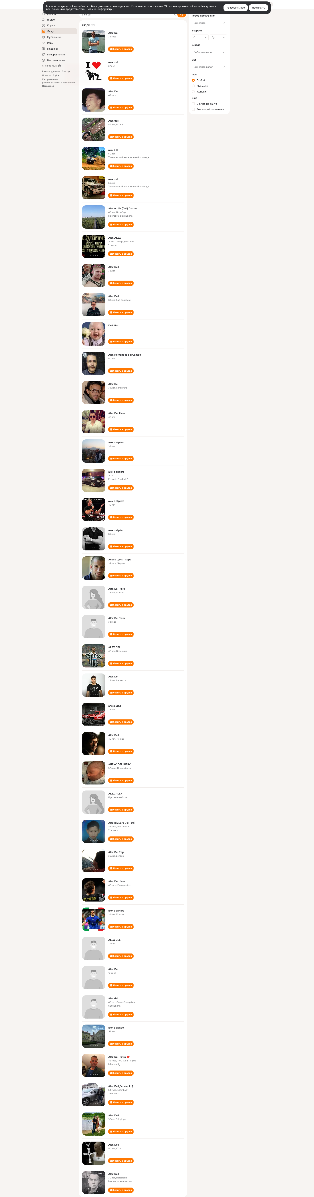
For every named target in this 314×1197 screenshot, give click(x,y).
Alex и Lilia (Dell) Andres (122, 208)
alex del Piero (116, 910)
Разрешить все (235, 7)
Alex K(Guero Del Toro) (121, 822)
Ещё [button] (55, 75)
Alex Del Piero (116, 413)
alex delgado (116, 1027)
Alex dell (113, 120)
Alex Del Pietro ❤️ (119, 1057)
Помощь (65, 71)
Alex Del (113, 33)
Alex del (113, 998)
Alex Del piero (116, 881)
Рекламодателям (51, 71)
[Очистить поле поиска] (175, 14)
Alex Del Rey (116, 852)
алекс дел (114, 705)
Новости (46, 75)
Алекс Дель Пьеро (119, 559)
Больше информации (100, 9)
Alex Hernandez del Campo (124, 354)
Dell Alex (113, 325)
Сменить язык (49, 65)
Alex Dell (113, 267)
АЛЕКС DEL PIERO (119, 764)
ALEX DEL (114, 647)
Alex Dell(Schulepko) (120, 1086)
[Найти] (181, 14)
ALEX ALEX (115, 793)
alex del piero (116, 442)
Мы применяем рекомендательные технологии (58, 82)
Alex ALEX (114, 237)
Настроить (258, 7)
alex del (113, 62)
